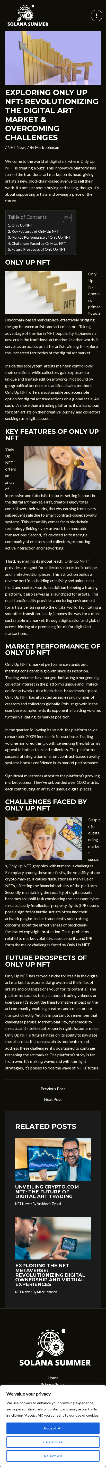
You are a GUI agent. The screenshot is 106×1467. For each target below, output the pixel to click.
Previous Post (53, 1089)
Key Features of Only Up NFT (35, 231)
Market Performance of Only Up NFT (41, 237)
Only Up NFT (22, 225)
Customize (53, 1442)
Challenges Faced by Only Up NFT (39, 243)
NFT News (16, 147)
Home (53, 1377)
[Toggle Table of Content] (64, 217)
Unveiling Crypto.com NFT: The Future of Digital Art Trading (47, 1191)
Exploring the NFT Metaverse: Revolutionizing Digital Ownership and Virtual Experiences (50, 1275)
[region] (53, 1426)
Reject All (53, 1456)
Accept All (53, 1428)
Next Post (53, 1099)
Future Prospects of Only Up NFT (39, 249)
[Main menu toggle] (96, 15)
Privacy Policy (53, 1384)
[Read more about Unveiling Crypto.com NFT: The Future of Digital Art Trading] (53, 1159)
